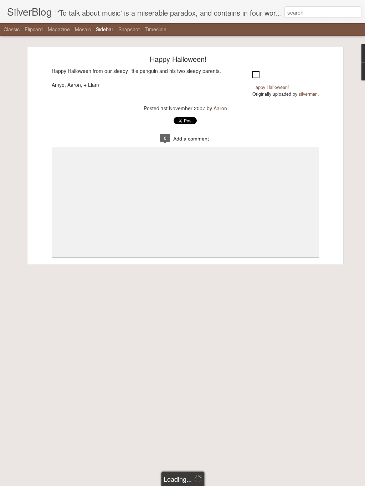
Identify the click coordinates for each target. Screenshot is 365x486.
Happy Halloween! (178, 59)
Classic (12, 29)
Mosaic (83, 29)
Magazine (59, 29)
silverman (308, 94)
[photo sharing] (255, 79)
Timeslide (155, 29)
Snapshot (129, 29)
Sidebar (104, 29)
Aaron (220, 108)
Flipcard (34, 29)
